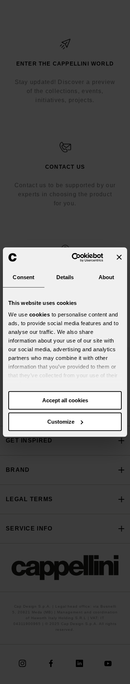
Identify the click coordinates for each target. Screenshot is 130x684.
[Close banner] (119, 257)
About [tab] (106, 277)
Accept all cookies (65, 400)
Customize (60, 422)
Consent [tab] (23, 277)
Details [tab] (65, 277)
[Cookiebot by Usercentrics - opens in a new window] (76, 257)
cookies (39, 314)
